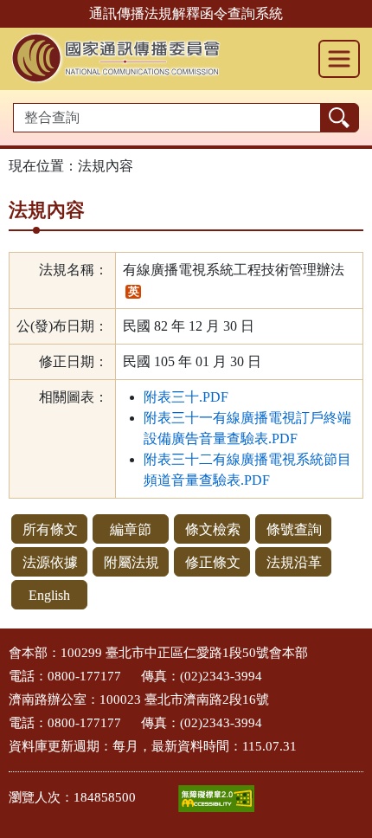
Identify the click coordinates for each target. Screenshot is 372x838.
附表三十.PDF (186, 397)
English (49, 595)
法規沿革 (294, 562)
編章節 (130, 529)
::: (5, 647)
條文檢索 (213, 529)
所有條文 (50, 529)
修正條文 (213, 562)
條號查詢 (294, 529)
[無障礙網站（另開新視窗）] (216, 798)
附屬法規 (131, 562)
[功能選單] (339, 59)
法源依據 (50, 562)
